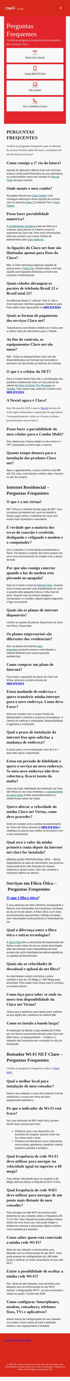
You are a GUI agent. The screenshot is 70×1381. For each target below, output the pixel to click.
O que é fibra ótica (23, 897)
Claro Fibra (15, 941)
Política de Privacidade (18, 1344)
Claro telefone (35, 233)
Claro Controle (26, 379)
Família (11, 383)
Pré (38, 379)
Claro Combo (39, 189)
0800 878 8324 (52, 301)
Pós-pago (46, 379)
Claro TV (30, 196)
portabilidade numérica (22, 220)
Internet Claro (44, 584)
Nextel (45, 402)
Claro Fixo (29, 262)
